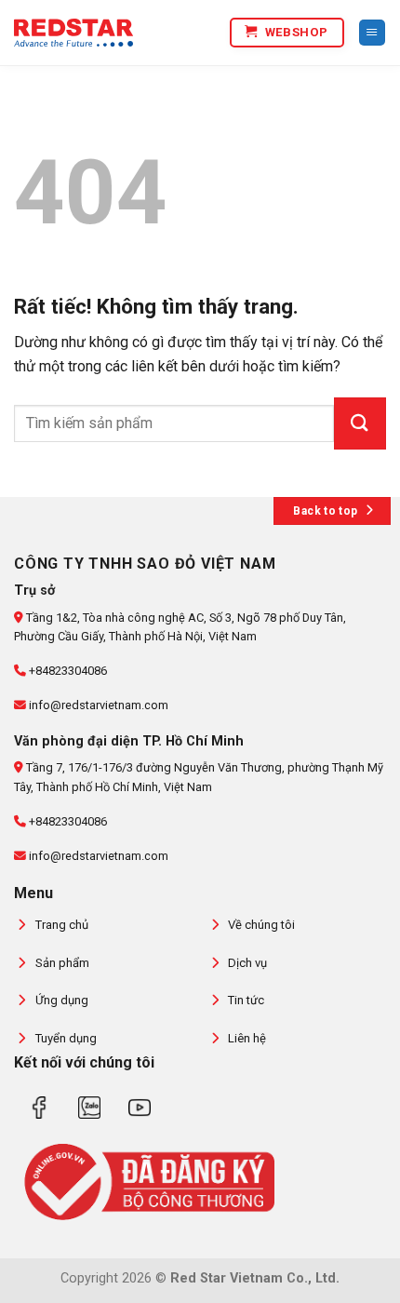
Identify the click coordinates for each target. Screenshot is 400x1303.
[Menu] (372, 33)
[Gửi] (360, 423)
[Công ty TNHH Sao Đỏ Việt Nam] (73, 33)
